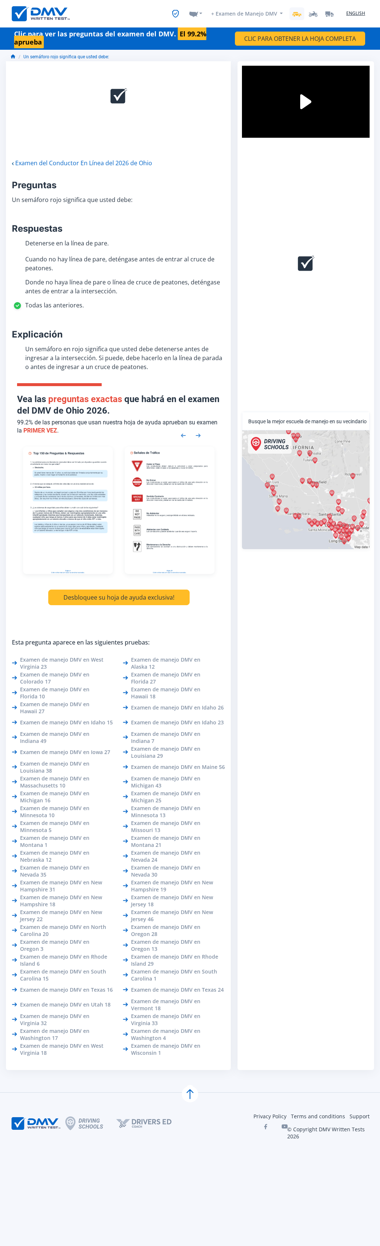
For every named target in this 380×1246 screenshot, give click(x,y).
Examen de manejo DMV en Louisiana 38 (54, 767)
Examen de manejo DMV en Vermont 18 (165, 1005)
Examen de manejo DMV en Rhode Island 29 (174, 960)
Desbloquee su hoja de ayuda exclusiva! (118, 597)
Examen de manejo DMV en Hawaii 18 (165, 693)
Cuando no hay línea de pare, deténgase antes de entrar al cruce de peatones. (119, 263)
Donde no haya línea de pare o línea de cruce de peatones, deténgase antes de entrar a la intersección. (122, 286)
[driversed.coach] (150, 1123)
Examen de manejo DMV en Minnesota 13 (165, 812)
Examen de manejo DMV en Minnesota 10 (54, 812)
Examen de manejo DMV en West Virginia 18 (62, 1049)
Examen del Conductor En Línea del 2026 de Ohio (83, 163)
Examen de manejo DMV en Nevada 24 (165, 856)
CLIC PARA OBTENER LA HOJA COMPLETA (300, 39)
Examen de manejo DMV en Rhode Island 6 (63, 960)
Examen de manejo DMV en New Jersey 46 (172, 916)
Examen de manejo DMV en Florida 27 (165, 678)
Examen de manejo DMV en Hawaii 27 (54, 708)
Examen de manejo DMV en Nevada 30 (165, 871)
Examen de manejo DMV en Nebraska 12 (54, 856)
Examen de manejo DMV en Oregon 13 (165, 945)
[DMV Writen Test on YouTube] (284, 1126)
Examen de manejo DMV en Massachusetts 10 (54, 782)
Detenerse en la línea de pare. (67, 243)
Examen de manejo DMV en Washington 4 (165, 1034)
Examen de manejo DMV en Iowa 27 (65, 752)
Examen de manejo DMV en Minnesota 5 (54, 826)
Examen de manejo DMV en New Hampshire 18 (61, 901)
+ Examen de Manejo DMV (244, 13)
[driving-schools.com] (90, 1123)
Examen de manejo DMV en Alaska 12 (165, 663)
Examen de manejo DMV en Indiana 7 (165, 737)
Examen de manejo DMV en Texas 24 (177, 989)
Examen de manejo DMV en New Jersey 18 (172, 901)
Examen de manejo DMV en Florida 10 (54, 693)
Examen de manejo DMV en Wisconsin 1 (165, 1049)
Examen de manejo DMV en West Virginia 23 (62, 663)
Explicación (37, 334)
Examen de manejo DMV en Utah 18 (65, 1004)
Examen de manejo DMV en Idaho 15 (66, 722)
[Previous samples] (183, 434)
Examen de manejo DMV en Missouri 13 (165, 826)
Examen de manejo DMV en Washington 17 (54, 1034)
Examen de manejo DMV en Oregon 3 (54, 945)
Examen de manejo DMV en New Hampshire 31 (61, 886)
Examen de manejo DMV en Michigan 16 (54, 797)
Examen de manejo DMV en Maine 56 (178, 766)
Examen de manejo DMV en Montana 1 (54, 841)
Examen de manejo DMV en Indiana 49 (54, 737)
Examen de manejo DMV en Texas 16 (66, 989)
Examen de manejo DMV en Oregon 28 (165, 930)
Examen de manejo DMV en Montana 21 (165, 841)
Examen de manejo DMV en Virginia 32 (54, 1019)
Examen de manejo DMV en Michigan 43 (165, 782)
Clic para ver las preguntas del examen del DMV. (110, 38)
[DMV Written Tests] (190, 1094)
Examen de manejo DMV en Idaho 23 (177, 722)
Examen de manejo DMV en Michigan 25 (165, 797)
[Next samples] (198, 434)
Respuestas (37, 228)
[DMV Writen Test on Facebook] (265, 1126)
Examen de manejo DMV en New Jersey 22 (61, 916)
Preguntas (34, 185)
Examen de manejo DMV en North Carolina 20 (63, 930)
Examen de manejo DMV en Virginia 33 (165, 1019)
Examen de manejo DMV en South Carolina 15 (63, 975)
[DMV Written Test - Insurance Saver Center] (175, 14)
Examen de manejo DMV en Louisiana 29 (165, 752)
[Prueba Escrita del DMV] (40, 14)
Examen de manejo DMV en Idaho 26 (177, 707)
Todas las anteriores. (54, 305)
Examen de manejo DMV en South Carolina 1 (174, 975)
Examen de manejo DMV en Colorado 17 (54, 678)
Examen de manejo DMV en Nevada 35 (54, 871)
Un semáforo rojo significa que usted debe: (66, 56)
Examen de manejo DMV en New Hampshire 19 (172, 886)
